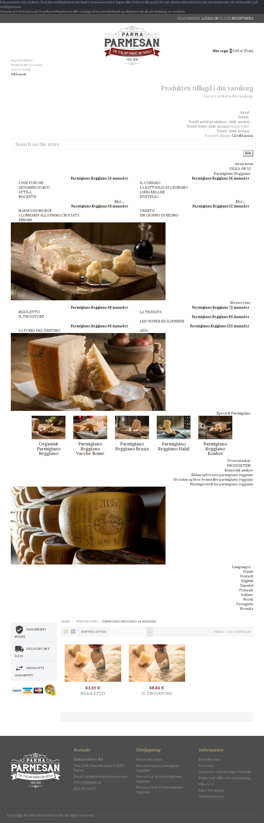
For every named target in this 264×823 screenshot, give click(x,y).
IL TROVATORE (31, 316)
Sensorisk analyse (239, 470)
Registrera (242, 18)
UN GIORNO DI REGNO (159, 215)
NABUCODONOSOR (35, 211)
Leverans (206, 765)
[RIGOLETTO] (93, 663)
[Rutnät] (65, 635)
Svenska (246, 608)
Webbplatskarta (211, 796)
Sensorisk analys (149, 759)
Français (246, 590)
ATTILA (25, 192)
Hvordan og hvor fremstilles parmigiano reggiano (213, 479)
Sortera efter (93, 632)
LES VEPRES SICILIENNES (162, 321)
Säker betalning (211, 790)
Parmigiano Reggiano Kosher (215, 448)
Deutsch (246, 576)
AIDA (144, 330)
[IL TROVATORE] (157, 663)
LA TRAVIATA (151, 312)
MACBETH (27, 197)
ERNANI (25, 220)
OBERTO (147, 211)
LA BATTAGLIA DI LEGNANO (164, 187)
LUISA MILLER (152, 192)
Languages (241, 566)
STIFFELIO (149, 197)
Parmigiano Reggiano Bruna (131, 446)
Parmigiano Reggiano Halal (173, 446)
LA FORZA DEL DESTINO (39, 330)
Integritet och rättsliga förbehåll (225, 772)
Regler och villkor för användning (225, 778)
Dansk (248, 571)
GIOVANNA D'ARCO (34, 187)
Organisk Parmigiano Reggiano (49, 448)
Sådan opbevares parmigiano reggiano (222, 475)
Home (65, 621)
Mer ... (119, 201)
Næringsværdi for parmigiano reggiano (221, 484)
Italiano (247, 595)
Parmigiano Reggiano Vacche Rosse (90, 448)
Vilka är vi (206, 784)
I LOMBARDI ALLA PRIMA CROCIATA (49, 215)
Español (246, 585)
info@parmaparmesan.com (105, 776)
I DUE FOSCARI (31, 183)
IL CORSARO (150, 183)
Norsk (248, 599)
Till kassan (18, 74)
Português (244, 604)
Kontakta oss (209, 759)
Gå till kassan (242, 136)
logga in (210, 18)
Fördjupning (148, 750)
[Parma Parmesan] (132, 45)
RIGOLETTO (29, 312)
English (247, 581)
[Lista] (72, 635)
